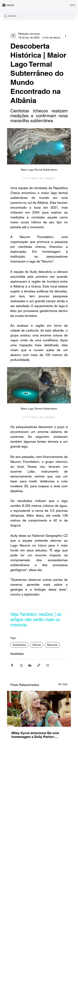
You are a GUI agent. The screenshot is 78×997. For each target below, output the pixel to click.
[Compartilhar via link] (38, 665)
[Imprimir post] (47, 665)
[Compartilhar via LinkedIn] (30, 665)
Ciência (36, 644)
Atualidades (19, 644)
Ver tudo (63, 684)
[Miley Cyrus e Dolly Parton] (39, 709)
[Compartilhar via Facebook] (12, 665)
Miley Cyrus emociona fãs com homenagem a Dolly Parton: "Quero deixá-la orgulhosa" (35, 735)
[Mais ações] (65, 36)
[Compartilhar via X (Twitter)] (21, 665)
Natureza (52, 644)
